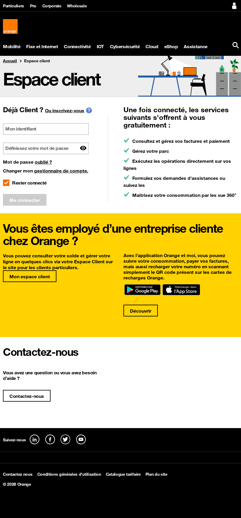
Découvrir (140, 311)
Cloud (151, 46)
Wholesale (77, 6)
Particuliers (13, 6)
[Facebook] (50, 439)
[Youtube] (81, 439)
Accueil (10, 61)
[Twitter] (65, 439)
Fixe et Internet (42, 46)
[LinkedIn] (34, 439)
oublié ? (43, 162)
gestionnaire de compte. (61, 171)
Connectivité (77, 46)
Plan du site (156, 474)
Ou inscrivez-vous (64, 110)
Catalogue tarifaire (123, 474)
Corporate (51, 6)
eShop (171, 46)
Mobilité (11, 46)
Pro (33, 6)
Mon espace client (29, 276)
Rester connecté (29, 183)
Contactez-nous (26, 396)
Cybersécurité (125, 46)
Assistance (195, 46)
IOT (100, 46)
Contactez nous (18, 474)
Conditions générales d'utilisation (69, 474)
